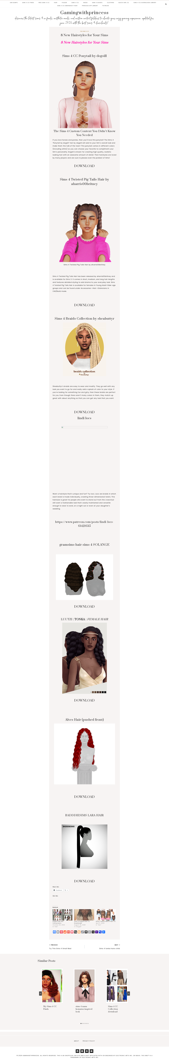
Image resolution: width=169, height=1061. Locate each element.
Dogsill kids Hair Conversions (58, 922)
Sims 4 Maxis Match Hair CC (106, 921)
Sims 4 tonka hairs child (109, 947)
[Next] (128, 993)
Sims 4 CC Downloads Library (145, 2)
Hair (55, 2)
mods (85, 2)
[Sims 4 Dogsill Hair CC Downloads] (84, 915)
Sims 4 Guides (97, 2)
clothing (110, 2)
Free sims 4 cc (44, 2)
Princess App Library (90, 6)
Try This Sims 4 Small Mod (60, 947)
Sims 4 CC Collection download (113, 1009)
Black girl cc (124, 2)
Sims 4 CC (75, 2)
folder (64, 2)
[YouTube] (91, 1051)
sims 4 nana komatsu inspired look (84, 1009)
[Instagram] (82, 1051)
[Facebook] (77, 1051)
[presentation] (52, 986)
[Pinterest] (87, 1051)
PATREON (105, 6)
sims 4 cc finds (28, 2)
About (76, 1041)
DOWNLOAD (84, 166)
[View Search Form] (166, 4)
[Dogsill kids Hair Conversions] (63, 915)
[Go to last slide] (40, 993)
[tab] (82, 1023)
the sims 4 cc (84, 31)
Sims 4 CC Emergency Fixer (67, 6)
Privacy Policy (89, 1041)
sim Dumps (14, 2)
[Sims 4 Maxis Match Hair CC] (106, 915)
